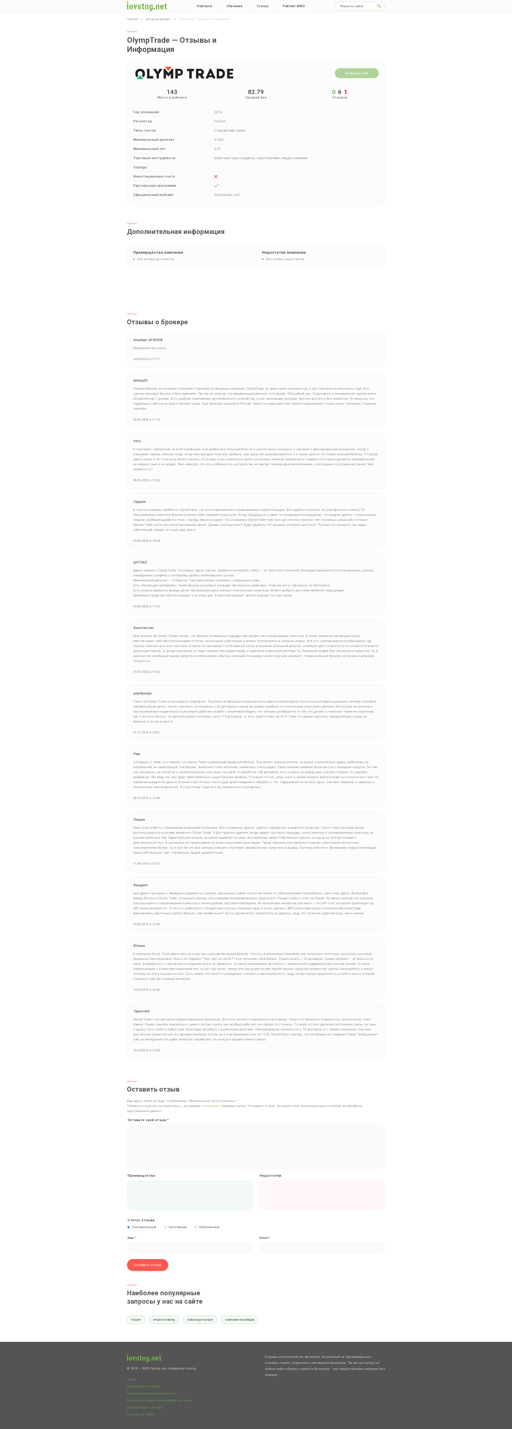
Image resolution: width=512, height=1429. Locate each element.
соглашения (210, 1106)
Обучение (234, 6)
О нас (131, 1379)
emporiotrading (164, 1319)
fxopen (136, 1319)
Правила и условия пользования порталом (159, 1400)
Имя (132, 1238)
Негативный (178, 1227)
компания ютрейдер (240, 1319)
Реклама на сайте (140, 1414)
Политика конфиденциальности (151, 1393)
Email (265, 1238)
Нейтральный (209, 1227)
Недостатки (270, 1176)
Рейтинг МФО (294, 6)
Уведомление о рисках (144, 1407)
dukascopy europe (200, 1319)
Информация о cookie (143, 1386)
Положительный (144, 1227)
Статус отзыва (141, 1220)
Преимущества (141, 1176)
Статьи (262, 6)
